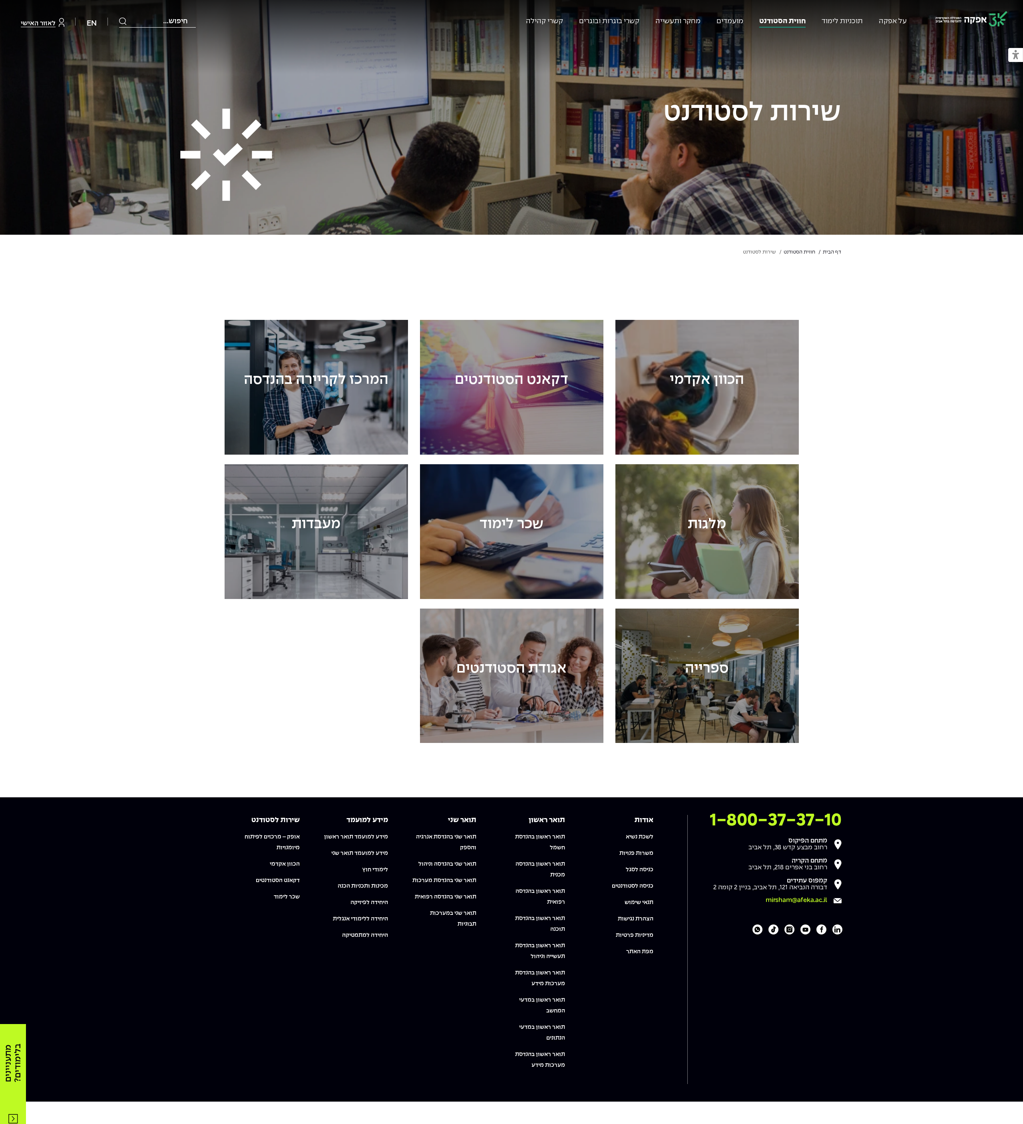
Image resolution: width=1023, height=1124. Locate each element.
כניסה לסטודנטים (632, 886)
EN (92, 23)
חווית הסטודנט (782, 21)
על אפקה (893, 21)
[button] (1015, 55)
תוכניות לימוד (842, 21)
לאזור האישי (38, 23)
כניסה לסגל (639, 869)
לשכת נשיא (639, 837)
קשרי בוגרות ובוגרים (609, 21)
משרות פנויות (636, 853)
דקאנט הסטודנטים (278, 880)
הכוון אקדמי (285, 864)
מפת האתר (639, 951)
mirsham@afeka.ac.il (796, 900)
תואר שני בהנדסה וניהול (447, 864)
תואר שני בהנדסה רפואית (445, 897)
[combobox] (157, 21)
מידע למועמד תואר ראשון (356, 837)
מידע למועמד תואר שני (359, 853)
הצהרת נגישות (635, 919)
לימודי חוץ (375, 869)
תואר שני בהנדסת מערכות (444, 880)
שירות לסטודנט (752, 113)
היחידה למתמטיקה (365, 935)
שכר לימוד (287, 897)
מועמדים (729, 21)
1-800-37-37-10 (776, 820)
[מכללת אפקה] (971, 20)
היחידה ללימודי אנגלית (360, 919)
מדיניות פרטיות (634, 935)
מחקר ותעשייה (678, 21)
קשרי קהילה (544, 21)
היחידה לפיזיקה (369, 902)
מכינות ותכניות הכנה (363, 886)
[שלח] (123, 21)
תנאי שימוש (639, 902)
